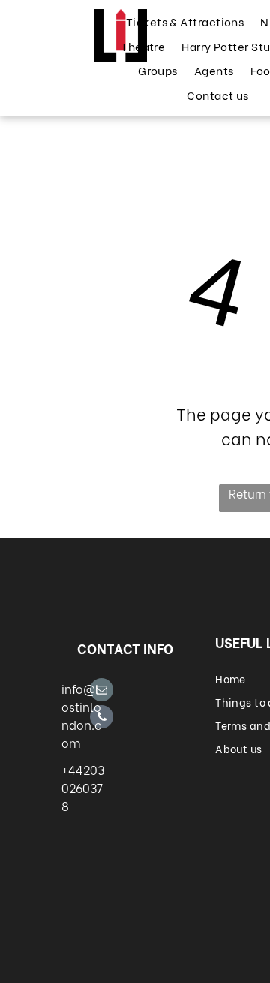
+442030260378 (83, 787)
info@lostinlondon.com (81, 715)
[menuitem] (184, 21)
